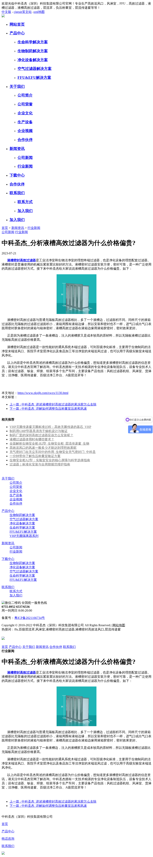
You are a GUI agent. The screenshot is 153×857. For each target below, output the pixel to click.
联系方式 (25, 202)
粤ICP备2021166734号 (29, 618)
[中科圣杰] (3, 16)
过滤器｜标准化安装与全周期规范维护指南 (40, 464)
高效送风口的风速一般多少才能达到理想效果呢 (43, 447)
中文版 (6, 12)
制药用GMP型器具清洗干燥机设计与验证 (39, 431)
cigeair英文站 (23, 12)
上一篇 (53, 404)
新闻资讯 (17, 149)
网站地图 (118, 625)
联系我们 (17, 193)
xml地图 (39, 12)
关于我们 (17, 86)
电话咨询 (8, 838)
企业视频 (25, 131)
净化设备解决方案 (33, 60)
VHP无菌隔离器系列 (24, 536)
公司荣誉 (25, 104)
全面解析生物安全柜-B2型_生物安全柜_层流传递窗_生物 (49, 443)
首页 (5, 228)
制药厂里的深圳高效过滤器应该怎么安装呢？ (41, 435)
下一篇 (48, 408)
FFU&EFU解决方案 (34, 77)
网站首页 (17, 24)
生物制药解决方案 (33, 51)
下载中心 (17, 175)
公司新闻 (25, 157)
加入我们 (25, 211)
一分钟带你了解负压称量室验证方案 (35, 456)
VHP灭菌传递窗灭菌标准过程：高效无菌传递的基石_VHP (50, 426)
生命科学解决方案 (33, 42)
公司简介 (25, 95)
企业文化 (25, 113)
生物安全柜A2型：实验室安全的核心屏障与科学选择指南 (50, 460)
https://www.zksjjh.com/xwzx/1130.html (43, 393)
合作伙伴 (25, 140)
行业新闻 (25, 166)
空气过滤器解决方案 (35, 69)
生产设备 (25, 122)
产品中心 (17, 33)
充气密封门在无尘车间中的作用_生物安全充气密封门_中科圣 (53, 452)
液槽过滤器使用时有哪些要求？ (32, 439)
